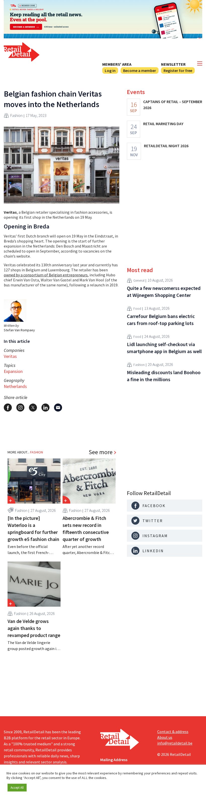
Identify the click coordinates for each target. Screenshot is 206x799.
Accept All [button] (17, 787)
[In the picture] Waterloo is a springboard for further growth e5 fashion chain (33, 528)
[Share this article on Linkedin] (45, 408)
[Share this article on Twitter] (33, 408)
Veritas (10, 356)
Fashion (16, 115)
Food (137, 308)
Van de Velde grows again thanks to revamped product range (34, 628)
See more (101, 452)
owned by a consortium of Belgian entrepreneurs (46, 274)
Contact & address (172, 731)
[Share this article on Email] (58, 408)
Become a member (139, 70)
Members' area (116, 64)
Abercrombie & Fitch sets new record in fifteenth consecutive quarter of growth (86, 528)
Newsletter (173, 64)
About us (164, 737)
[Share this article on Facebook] (8, 408)
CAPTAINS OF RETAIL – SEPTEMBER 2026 (172, 104)
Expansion (13, 371)
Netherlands (15, 386)
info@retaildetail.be (174, 743)
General (138, 280)
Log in (110, 70)
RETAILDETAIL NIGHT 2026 (166, 145)
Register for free (178, 70)
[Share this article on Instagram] (20, 408)
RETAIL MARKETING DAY (163, 123)
